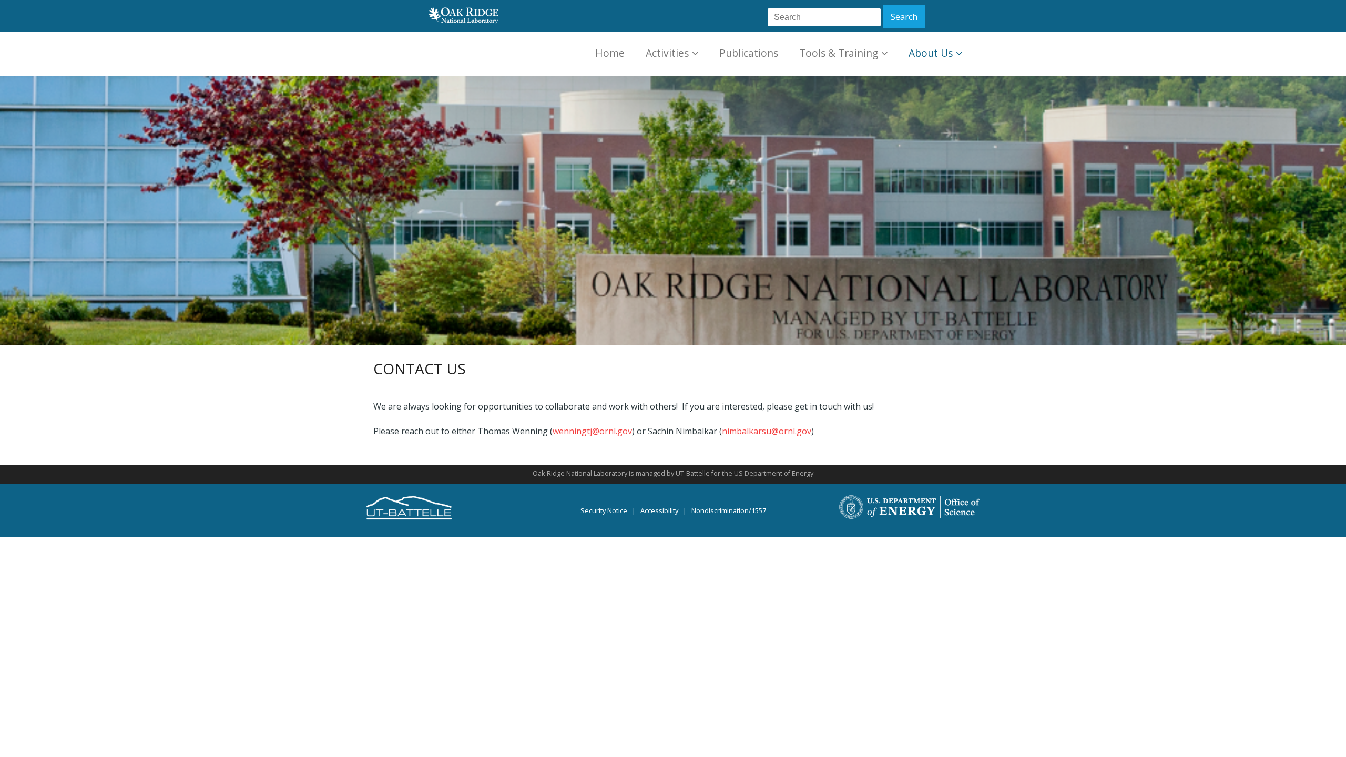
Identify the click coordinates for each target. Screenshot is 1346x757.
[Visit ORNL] (462, 15)
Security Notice (603, 510)
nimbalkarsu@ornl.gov (766, 431)
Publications (748, 53)
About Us (931, 53)
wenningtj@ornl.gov (592, 431)
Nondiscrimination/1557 (728, 510)
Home (610, 53)
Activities (667, 53)
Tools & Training (838, 53)
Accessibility (659, 510)
